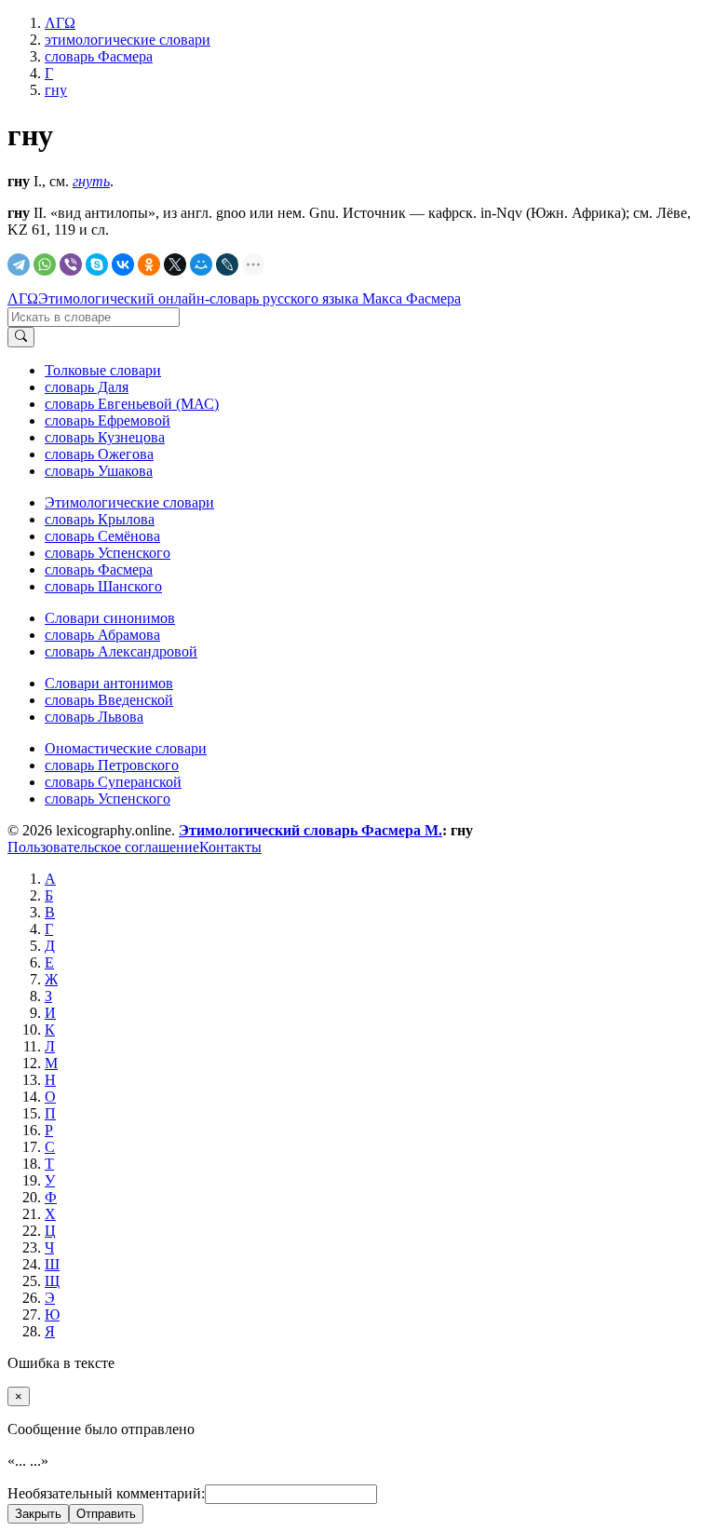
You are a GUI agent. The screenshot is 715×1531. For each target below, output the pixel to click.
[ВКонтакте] (123, 264)
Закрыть (38, 1514)
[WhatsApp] (45, 264)
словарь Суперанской (113, 782)
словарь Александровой (121, 651)
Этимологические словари (129, 502)
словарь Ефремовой (107, 420)
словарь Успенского (107, 553)
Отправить (106, 1514)
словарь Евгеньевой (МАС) (132, 404)
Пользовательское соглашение (103, 847)
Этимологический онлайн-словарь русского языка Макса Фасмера (249, 298)
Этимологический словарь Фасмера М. (310, 830)
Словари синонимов (110, 618)
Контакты (230, 847)
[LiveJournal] (227, 264)
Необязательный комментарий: (106, 1493)
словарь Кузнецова (105, 437)
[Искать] (20, 337)
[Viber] (71, 264)
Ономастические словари (126, 748)
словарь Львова (94, 717)
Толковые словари (103, 370)
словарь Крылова (100, 519)
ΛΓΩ (22, 298)
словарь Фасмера (99, 569)
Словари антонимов (109, 683)
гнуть (91, 181)
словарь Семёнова (102, 536)
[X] (175, 264)
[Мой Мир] (201, 264)
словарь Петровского (112, 765)
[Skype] (97, 264)
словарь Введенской (109, 700)
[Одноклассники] (149, 264)
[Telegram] (18, 264)
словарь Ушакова (99, 471)
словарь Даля (86, 387)
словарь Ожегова (99, 454)
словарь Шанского (103, 586)
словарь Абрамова (102, 635)
